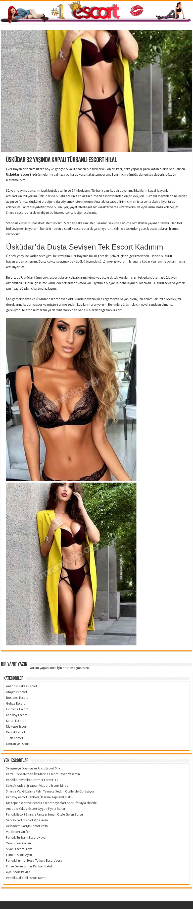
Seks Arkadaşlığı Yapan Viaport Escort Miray (37, 785)
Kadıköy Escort (16, 715)
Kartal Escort (15, 721)
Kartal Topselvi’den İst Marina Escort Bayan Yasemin (43, 774)
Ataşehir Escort (16, 692)
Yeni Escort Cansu (18, 843)
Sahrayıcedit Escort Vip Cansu (27, 820)
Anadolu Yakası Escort (21, 686)
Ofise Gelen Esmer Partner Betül (29, 866)
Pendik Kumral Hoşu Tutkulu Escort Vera (34, 860)
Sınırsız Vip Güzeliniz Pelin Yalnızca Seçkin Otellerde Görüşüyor (50, 791)
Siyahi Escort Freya (19, 849)
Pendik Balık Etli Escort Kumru (26, 878)
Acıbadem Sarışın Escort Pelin (27, 826)
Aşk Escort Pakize (18, 872)
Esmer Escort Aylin (19, 855)
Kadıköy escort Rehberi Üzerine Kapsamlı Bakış (39, 797)
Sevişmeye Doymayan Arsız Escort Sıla (33, 768)
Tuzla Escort (14, 738)
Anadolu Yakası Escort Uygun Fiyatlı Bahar (35, 809)
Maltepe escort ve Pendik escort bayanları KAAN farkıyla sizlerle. (52, 803)
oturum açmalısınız (76, 668)
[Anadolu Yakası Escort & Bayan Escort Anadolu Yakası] (96, 12)
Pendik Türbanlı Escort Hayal (26, 837)
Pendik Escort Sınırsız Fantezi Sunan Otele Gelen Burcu (44, 814)
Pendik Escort (15, 732)
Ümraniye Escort (17, 744)
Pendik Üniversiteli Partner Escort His (32, 780)
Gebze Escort (15, 703)
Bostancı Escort (17, 698)
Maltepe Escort (16, 726)
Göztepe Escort (17, 709)
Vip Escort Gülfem (18, 832)
